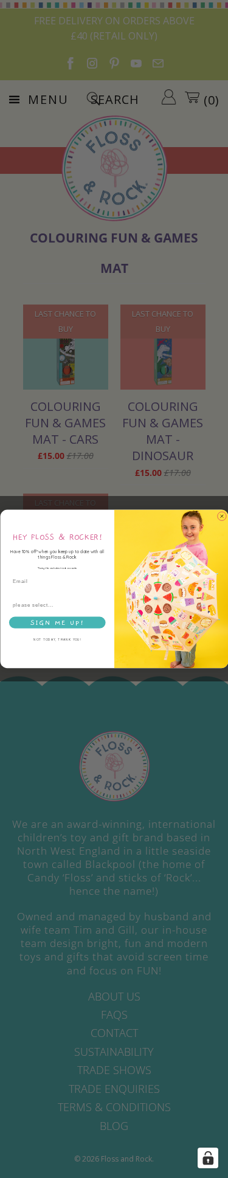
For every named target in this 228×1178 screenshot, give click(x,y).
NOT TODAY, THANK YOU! (57, 640)
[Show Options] (101, 604)
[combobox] (55, 604)
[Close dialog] (222, 516)
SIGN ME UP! (57, 623)
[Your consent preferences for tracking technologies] (208, 1158)
